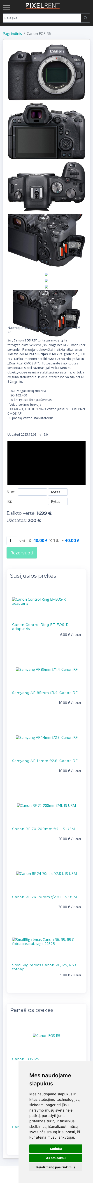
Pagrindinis (12, 33)
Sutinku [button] (56, 1149)
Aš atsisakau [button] (56, 1158)
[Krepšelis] (86, 6)
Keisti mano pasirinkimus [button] (55, 1167)
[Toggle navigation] (6, 7)
